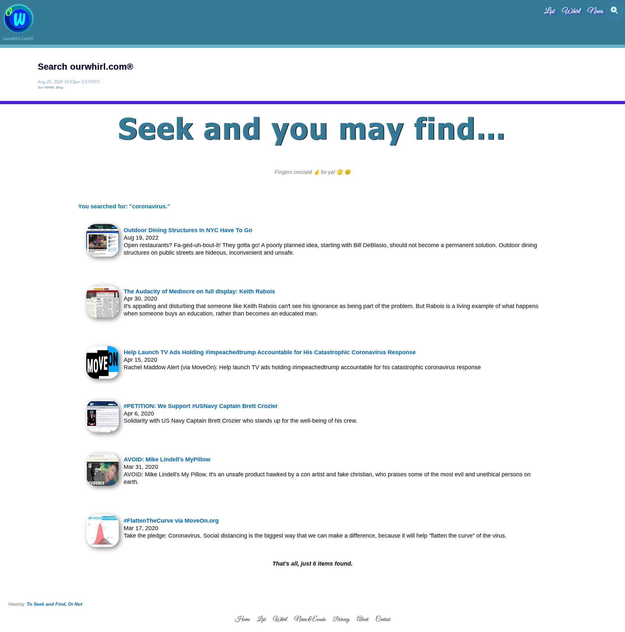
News (595, 11)
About (362, 619)
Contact (383, 619)
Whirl (571, 11)
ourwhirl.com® (18, 38)
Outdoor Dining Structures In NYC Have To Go (188, 230)
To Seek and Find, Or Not (54, 604)
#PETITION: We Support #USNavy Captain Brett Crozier (201, 406)
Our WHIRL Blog (50, 87)
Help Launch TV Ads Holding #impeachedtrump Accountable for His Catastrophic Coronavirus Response (270, 352)
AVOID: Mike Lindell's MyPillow (167, 459)
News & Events (310, 619)
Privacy (341, 619)
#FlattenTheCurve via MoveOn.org (171, 520)
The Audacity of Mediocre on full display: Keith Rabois (199, 291)
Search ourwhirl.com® (85, 67)
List (549, 11)
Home (242, 619)
